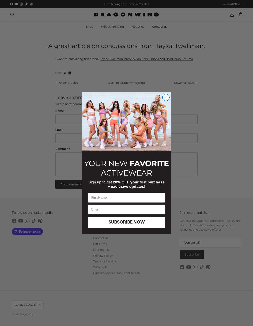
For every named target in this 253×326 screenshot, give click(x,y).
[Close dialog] (165, 97)
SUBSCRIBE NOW (127, 222)
